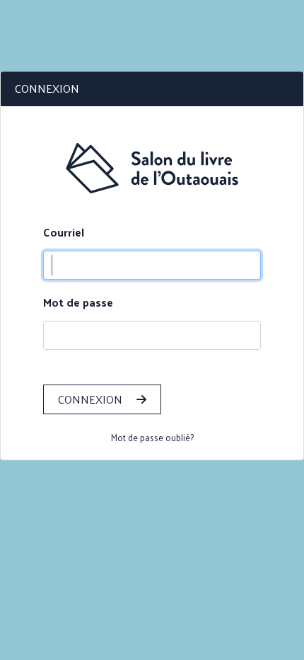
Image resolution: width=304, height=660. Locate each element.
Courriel (63, 232)
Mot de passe (78, 302)
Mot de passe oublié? (152, 437)
